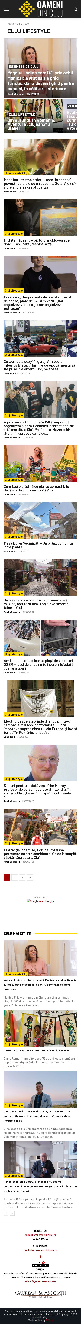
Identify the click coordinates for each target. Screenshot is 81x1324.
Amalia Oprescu (12, 312)
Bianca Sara (10, 191)
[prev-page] (6, 1213)
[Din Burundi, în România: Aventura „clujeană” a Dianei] (40, 1028)
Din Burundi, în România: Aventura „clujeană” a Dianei (36, 1050)
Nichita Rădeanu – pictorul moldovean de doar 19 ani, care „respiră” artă (37, 242)
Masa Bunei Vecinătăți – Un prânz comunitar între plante (39, 545)
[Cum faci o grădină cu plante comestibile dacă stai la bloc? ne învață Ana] (40, 463)
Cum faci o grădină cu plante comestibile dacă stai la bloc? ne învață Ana (36, 488)
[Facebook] (40, 1256)
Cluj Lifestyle (22, 114)
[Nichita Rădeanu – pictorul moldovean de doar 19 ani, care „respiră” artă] (40, 217)
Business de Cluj (24, 66)
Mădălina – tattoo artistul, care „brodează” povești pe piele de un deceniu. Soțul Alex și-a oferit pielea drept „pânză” (40, 183)
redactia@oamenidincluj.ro (40, 1234)
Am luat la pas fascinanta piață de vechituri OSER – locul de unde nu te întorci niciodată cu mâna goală (38, 664)
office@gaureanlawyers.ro (40, 1281)
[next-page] (30, 877)
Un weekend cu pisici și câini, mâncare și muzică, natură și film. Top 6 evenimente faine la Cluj (36, 604)
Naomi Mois (9, 551)
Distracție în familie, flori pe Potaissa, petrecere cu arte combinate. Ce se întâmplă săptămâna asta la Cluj (40, 854)
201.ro (49, 1320)
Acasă (11, 23)
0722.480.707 (40, 1238)
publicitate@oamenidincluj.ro (40, 1250)
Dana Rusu (9, 248)
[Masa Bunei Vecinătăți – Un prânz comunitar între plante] (40, 520)
